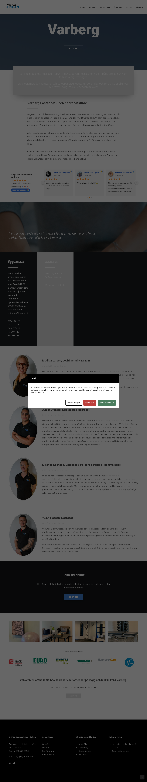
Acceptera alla (107, 403)
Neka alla (89, 403)
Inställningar (73, 403)
